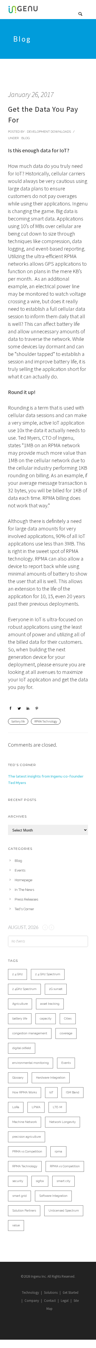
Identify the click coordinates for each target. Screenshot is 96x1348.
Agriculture (20, 1004)
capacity (45, 1018)
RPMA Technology (45, 721)
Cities (67, 1018)
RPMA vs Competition (65, 1166)
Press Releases (26, 899)
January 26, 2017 (31, 94)
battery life (18, 721)
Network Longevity (62, 1122)
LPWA (36, 1107)
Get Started (70, 1292)
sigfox (40, 1181)
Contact (50, 1300)
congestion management (29, 1033)
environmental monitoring (30, 1063)
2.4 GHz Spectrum (47, 974)
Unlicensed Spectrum (64, 1210)
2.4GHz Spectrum (24, 989)
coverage (66, 1033)
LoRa (15, 1107)
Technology (30, 1292)
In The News (24, 890)
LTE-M (57, 1107)
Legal (65, 1300)
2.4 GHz (17, 974)
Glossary (17, 1077)
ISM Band (72, 1092)
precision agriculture (26, 1137)
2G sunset (55, 989)
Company (32, 1300)
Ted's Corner (24, 909)
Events (20, 870)
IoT (51, 1092)
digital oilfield (21, 1048)
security (17, 1181)
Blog (25, 138)
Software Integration (53, 1196)
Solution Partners (24, 1210)
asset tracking (49, 1004)
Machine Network (24, 1122)
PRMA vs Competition (27, 1151)
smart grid (19, 1196)
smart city (63, 1181)
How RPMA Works (24, 1092)
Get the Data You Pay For (43, 114)
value (16, 1225)
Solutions (51, 1292)
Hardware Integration (50, 1077)
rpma (58, 1151)
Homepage (23, 880)
